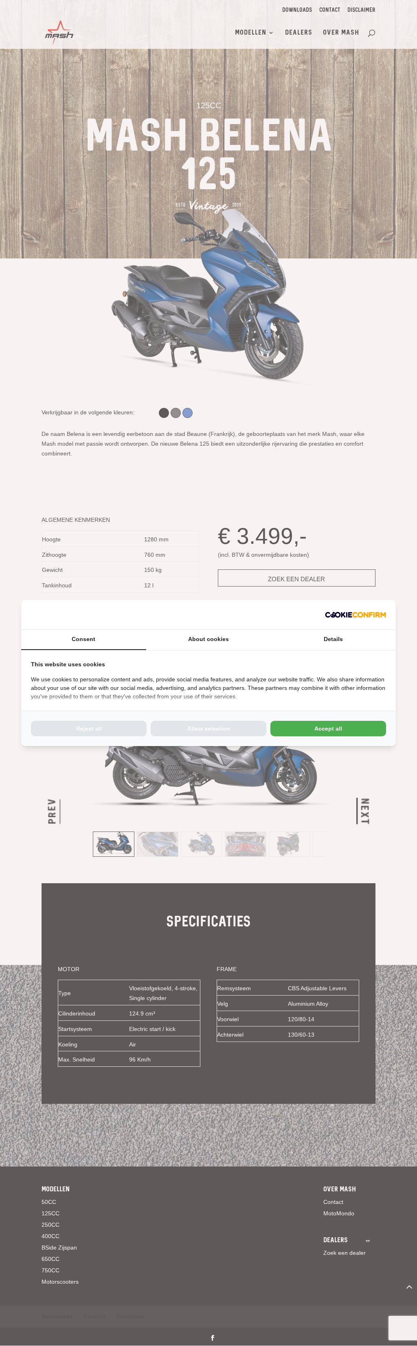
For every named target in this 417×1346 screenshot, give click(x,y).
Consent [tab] (83, 639)
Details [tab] (333, 639)
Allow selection (208, 728)
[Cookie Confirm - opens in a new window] (355, 614)
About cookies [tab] (208, 639)
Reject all (89, 728)
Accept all (328, 728)
